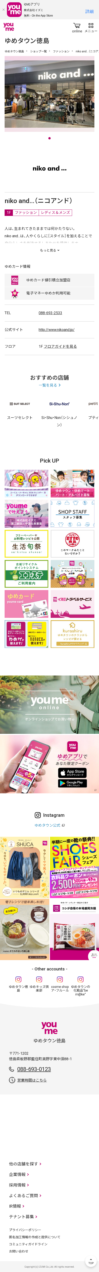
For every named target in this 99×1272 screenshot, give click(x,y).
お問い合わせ (18, 1251)
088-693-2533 (50, 313)
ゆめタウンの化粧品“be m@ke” (80, 990)
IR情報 (15, 1206)
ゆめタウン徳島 (14, 51)
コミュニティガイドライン (28, 1244)
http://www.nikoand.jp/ (57, 330)
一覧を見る (48, 385)
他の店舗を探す (23, 1164)
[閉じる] (3, 9)
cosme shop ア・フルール (60, 988)
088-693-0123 (34, 1069)
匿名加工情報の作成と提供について (35, 1237)
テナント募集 (21, 1216)
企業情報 (17, 1174)
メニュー (91, 27)
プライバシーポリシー (25, 1230)
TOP (91, 1261)
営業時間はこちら (32, 1080)
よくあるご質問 (23, 1195)
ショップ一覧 (38, 51)
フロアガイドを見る (60, 346)
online (77, 27)
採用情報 (17, 1185)
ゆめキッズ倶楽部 (39, 988)
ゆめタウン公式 (47, 825)
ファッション (61, 51)
